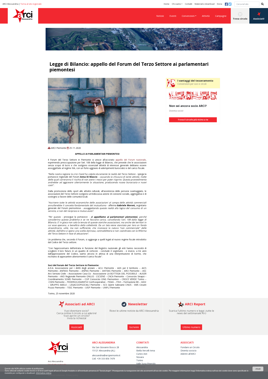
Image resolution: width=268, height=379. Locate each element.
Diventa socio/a (188, 350)
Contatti (188, 3)
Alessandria (142, 347)
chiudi (258, 369)
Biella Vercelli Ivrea (145, 350)
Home (166, 3)
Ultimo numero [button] (191, 327)
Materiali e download (204, 3)
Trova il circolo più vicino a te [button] (193, 119)
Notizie (160, 15)
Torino (139, 360)
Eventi (173, 15)
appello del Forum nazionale (131, 159)
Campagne (220, 15)
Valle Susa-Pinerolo (146, 363)
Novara (140, 357)
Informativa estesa (43, 373)
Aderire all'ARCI (188, 353)
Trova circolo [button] (240, 18)
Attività (206, 15)
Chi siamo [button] (176, 3)
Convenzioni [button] (188, 15)
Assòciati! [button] (258, 18)
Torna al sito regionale (31, 3)
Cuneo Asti (141, 353)
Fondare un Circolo (190, 347)
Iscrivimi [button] (134, 327)
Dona (219, 3)
